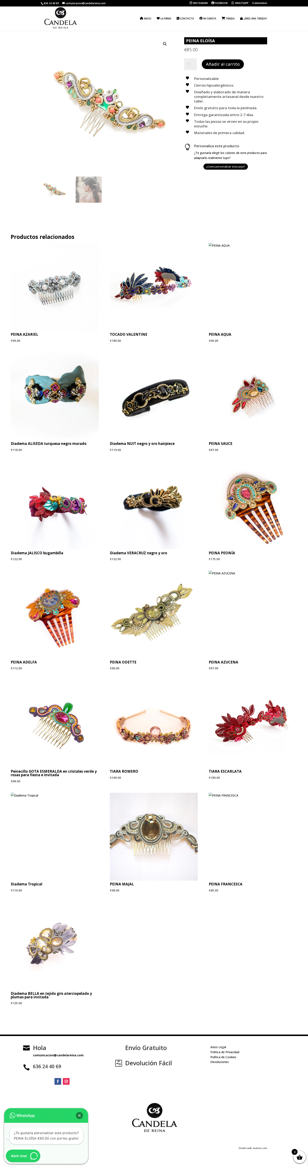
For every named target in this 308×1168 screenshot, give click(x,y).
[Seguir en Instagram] (66, 1081)
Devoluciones (219, 1062)
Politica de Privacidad (224, 1052)
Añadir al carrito (223, 64)
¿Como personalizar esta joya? (225, 166)
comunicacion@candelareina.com (58, 1055)
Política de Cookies (223, 1057)
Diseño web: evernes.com (253, 1148)
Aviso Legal (218, 1047)
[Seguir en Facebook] (57, 1081)
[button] (165, 44)
